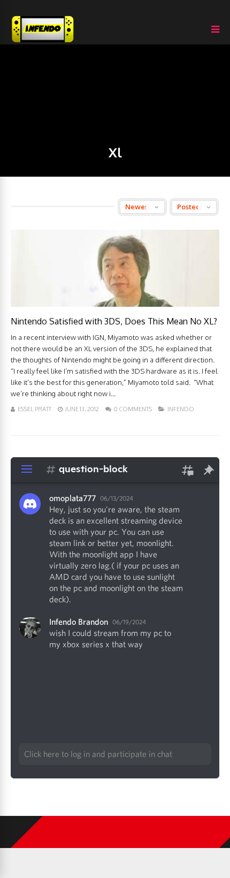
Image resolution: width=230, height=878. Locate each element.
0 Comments (133, 409)
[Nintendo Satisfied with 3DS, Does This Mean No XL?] (115, 303)
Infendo (180, 409)
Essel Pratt (34, 409)
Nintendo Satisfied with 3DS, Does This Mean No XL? (114, 321)
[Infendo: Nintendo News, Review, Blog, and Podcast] (43, 42)
